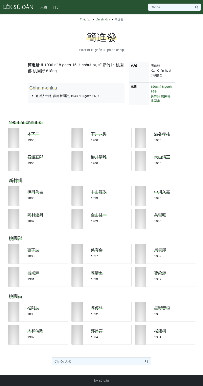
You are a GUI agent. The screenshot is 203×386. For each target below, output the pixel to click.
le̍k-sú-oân (101, 380)
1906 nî (156, 86)
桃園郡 (165, 96)
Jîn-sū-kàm (103, 19)
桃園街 (155, 100)
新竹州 (155, 96)
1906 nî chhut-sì (26, 122)
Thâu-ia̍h (85, 19)
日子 (56, 7)
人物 (43, 7)
